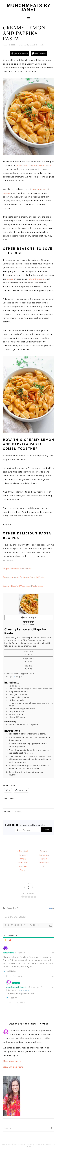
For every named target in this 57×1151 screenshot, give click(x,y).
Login (51, 908)
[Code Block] (27, 925)
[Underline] (11, 925)
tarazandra (24, 990)
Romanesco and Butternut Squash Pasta (23, 577)
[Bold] (5, 925)
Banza (10, 279)
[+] (37, 925)
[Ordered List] (18, 925)
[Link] (30, 925)
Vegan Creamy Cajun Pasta (17, 568)
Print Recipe (40, 53)
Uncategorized (17, 811)
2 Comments (39, 45)
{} (34, 925)
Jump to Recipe (20, 53)
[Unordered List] (21, 925)
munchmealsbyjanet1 (16, 987)
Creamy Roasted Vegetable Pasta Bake (23, 586)
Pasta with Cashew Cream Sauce (34, 165)
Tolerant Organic (36, 279)
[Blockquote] (24, 925)
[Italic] (8, 925)
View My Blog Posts (13, 1066)
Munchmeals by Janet (28, 7)
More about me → (12, 1061)
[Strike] (15, 925)
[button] (24, 622)
